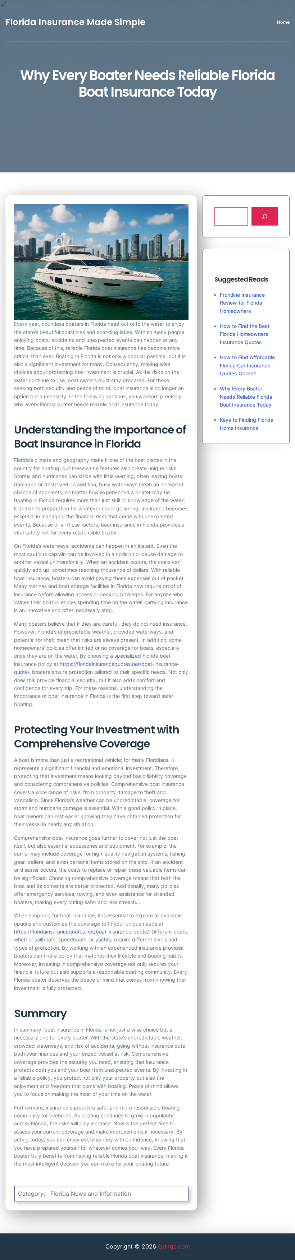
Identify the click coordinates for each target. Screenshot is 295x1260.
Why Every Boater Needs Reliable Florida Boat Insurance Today (246, 396)
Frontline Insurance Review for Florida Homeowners (242, 303)
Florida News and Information (90, 1193)
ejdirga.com (174, 1246)
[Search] (264, 216)
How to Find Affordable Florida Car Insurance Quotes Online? (247, 365)
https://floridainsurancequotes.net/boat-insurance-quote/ (81, 931)
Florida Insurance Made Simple (75, 22)
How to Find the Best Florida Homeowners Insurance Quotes (244, 334)
